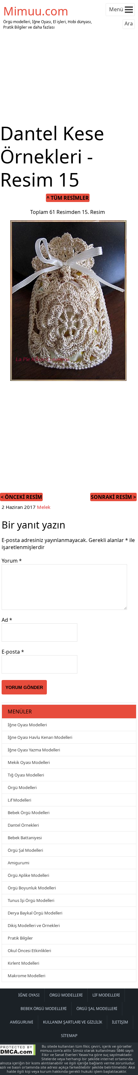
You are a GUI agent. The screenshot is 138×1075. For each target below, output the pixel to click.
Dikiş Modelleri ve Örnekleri (34, 925)
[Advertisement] (69, 76)
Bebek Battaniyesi (25, 838)
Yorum (12, 560)
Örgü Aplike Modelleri (28, 875)
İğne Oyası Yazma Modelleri (34, 750)
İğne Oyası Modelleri (27, 725)
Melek (43, 507)
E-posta (13, 651)
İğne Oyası (28, 995)
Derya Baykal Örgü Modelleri (35, 913)
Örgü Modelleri (22, 787)
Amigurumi (18, 863)
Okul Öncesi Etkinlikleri (29, 950)
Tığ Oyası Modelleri (26, 775)
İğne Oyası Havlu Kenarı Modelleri (40, 737)
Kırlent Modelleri (23, 963)
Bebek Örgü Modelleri (28, 812)
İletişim (120, 1022)
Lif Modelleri (19, 800)
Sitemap (69, 1035)
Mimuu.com (35, 11)
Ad (7, 619)
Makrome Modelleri (26, 976)
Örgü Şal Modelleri (25, 850)
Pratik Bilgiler (20, 938)
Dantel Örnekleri (23, 825)
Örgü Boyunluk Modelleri (32, 888)
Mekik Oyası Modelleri (29, 762)
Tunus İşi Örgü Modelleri (31, 900)
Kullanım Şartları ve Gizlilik (72, 1022)
